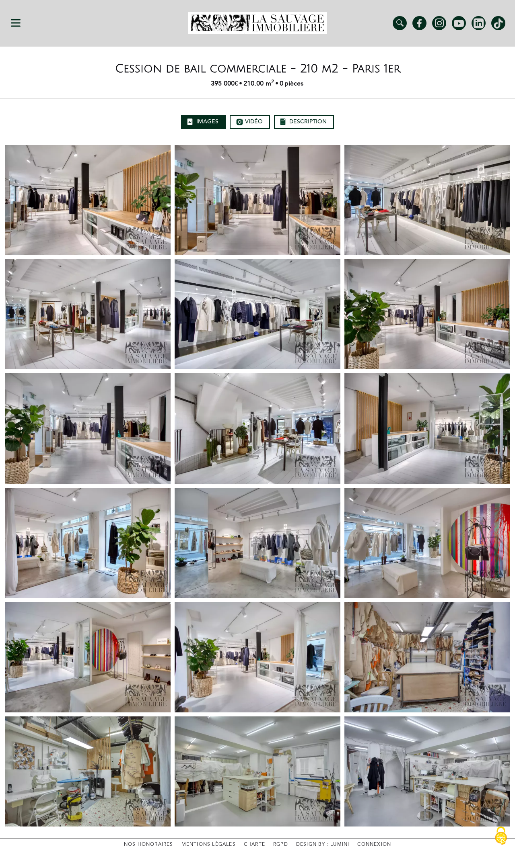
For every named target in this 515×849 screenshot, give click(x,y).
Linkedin (479, 23)
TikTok (498, 23)
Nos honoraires (148, 844)
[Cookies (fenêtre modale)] (501, 835)
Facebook (419, 23)
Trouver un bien (400, 23)
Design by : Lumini (323, 844)
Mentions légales (208, 844)
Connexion (374, 844)
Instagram (439, 23)
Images (207, 122)
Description (308, 122)
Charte (254, 844)
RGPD (280, 844)
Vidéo (254, 122)
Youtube (459, 23)
